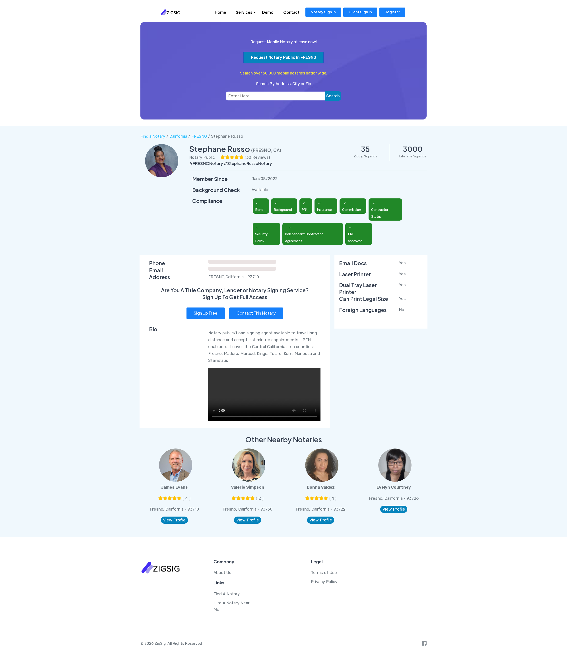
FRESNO (199, 136)
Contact (291, 12)
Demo (268, 12)
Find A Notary (227, 593)
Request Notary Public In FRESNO (283, 57)
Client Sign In (360, 12)
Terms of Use (324, 572)
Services (244, 12)
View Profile (174, 520)
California (178, 136)
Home (220, 12)
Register (392, 12)
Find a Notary (152, 136)
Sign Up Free (205, 312)
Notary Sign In (323, 12)
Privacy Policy (324, 581)
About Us (222, 572)
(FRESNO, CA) (266, 150)
